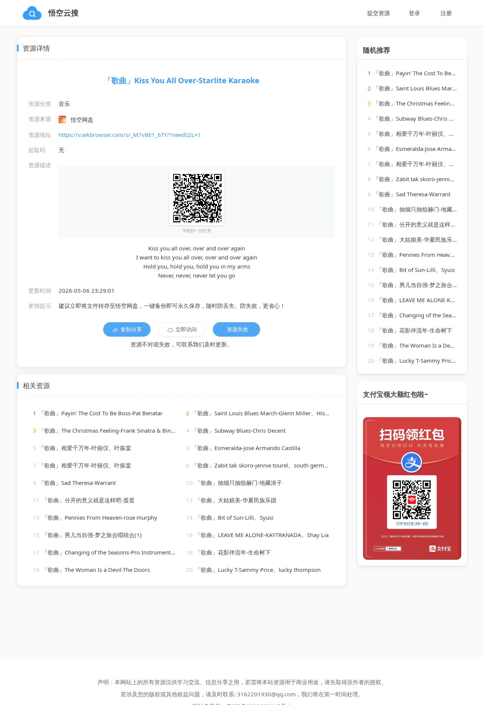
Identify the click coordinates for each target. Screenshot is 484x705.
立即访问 (186, 329)
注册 (446, 13)
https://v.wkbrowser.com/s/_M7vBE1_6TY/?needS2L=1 (130, 134)
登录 (414, 13)
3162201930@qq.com (266, 694)
